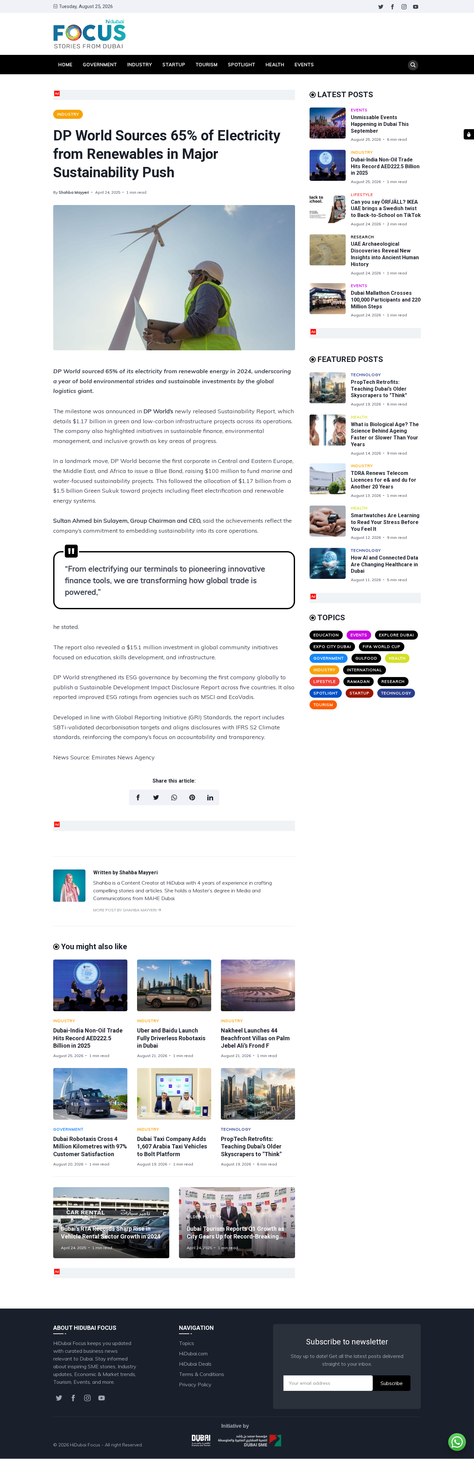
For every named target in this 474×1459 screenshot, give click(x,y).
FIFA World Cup (381, 646)
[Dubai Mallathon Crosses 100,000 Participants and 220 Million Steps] (330, 300)
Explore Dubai (396, 634)
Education (326, 634)
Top (409, 1445)
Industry (139, 64)
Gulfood (366, 658)
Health (275, 64)
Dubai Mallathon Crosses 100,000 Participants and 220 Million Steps (385, 300)
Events (304, 64)
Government (100, 64)
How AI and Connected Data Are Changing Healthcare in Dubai (384, 564)
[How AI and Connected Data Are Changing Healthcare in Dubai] (330, 565)
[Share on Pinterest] (192, 797)
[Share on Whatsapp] (174, 797)
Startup (174, 64)
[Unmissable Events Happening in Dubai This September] (330, 125)
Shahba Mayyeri (74, 192)
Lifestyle (362, 194)
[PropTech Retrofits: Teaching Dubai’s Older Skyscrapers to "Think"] (258, 1094)
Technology (236, 1129)
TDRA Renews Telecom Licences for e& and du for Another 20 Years (383, 480)
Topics (186, 1343)
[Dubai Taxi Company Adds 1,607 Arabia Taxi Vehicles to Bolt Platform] (174, 1094)
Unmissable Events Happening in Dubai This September (380, 124)
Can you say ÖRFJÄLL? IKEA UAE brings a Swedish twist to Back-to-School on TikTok (386, 209)
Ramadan (358, 681)
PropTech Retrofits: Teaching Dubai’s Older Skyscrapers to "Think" (251, 1146)
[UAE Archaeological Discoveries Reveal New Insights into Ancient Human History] (330, 255)
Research (362, 236)
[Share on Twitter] (156, 797)
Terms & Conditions (201, 1374)
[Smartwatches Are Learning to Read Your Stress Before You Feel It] (330, 523)
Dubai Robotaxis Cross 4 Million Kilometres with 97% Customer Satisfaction (90, 1146)
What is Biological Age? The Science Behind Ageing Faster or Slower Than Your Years (385, 434)
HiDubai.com (193, 1353)
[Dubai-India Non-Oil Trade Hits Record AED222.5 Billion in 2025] (90, 985)
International (364, 669)
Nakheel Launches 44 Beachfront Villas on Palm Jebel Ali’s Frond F (255, 1038)
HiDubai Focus (85, 1445)
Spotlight (241, 64)
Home (65, 64)
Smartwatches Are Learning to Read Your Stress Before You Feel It (385, 522)
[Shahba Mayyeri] (69, 900)
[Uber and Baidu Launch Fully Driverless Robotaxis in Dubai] (174, 985)
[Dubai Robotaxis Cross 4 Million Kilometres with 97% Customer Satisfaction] (90, 1094)
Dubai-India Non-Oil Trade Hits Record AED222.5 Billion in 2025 (88, 1038)
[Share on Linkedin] (210, 797)
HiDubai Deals (195, 1364)
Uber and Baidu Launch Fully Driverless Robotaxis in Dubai (171, 1038)
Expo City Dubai (332, 646)
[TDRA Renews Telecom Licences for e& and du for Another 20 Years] (330, 480)
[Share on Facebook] (138, 797)
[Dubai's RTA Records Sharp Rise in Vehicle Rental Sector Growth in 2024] (111, 1222)
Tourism (207, 64)
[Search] (413, 65)
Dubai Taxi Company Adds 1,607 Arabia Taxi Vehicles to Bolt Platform (172, 1146)
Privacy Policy (195, 1384)
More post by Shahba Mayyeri (125, 910)
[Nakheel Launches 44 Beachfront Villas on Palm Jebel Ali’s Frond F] (258, 985)
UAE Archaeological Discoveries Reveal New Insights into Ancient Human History (385, 254)
